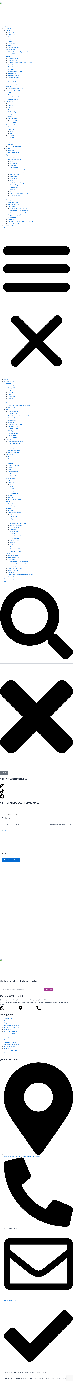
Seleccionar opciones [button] (11, 860)
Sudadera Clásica (13, 73)
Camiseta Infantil (13, 67)
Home (6, 26)
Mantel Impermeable (14, 97)
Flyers (9, 37)
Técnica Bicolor (12, 82)
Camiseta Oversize (13, 65)
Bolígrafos (13, 165)
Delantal (12, 189)
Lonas (10, 92)
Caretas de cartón (13, 223)
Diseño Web (11, 54)
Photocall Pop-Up (13, 112)
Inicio (3, 814)
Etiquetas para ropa (14, 47)
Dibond (10, 142)
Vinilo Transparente (13, 153)
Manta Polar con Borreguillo (18, 183)
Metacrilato (11, 135)
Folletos (10, 41)
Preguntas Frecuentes (10, 1023)
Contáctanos (8, 1019)
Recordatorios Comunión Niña (19, 210)
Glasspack (11, 144)
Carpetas (10, 39)
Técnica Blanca (12, 84)
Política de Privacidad (10, 1031)
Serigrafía (8, 56)
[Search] (36, 659)
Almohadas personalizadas (18, 170)
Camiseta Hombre (13, 58)
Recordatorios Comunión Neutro (19, 213)
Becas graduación (13, 204)
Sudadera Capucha (13, 75)
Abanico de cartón (15, 174)
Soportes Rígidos (11, 125)
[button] (36, 304)
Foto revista (13, 163)
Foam (9, 127)
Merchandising (12, 157)
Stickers (10, 45)
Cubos (10, 116)
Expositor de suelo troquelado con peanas (20, 221)
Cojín (11, 191)
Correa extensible (15, 195)
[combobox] (36, 662)
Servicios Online (9, 28)
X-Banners (11, 105)
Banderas (11, 110)
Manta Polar (13, 180)
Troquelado (13, 123)
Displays (10, 107)
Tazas (11, 161)
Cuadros (8, 86)
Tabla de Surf (12, 219)
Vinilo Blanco (12, 150)
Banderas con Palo (13, 99)
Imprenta (8, 30)
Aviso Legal (7, 1029)
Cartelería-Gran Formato (13, 90)
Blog (5, 228)
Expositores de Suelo (14, 118)
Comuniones (12, 206)
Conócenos (7, 1021)
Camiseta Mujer (12, 60)
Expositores (9, 101)
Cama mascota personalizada (19, 193)
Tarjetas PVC (12, 34)
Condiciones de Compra (11, 1025)
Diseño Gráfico (10, 50)
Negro (11, 133)
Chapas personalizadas (17, 172)
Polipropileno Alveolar (14, 146)
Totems (10, 114)
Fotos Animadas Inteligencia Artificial (19, 52)
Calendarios (11, 43)
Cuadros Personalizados (15, 88)
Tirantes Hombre (13, 80)
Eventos (8, 200)
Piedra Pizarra (14, 178)
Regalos (8, 155)
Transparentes (14, 140)
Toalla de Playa (14, 185)
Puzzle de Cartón (15, 187)
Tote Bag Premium (13, 77)
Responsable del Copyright (12, 1027)
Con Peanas (13, 120)
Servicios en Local (9, 225)
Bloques (12, 138)
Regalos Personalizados (15, 159)
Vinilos (8, 148)
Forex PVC (11, 129)
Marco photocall (13, 202)
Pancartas (11, 95)
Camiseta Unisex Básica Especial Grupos (20, 62)
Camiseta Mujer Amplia (15, 71)
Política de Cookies (9, 1033)
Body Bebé (11, 69)
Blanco (12, 131)
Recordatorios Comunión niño (19, 208)
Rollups (10, 103)
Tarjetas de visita (13, 32)
